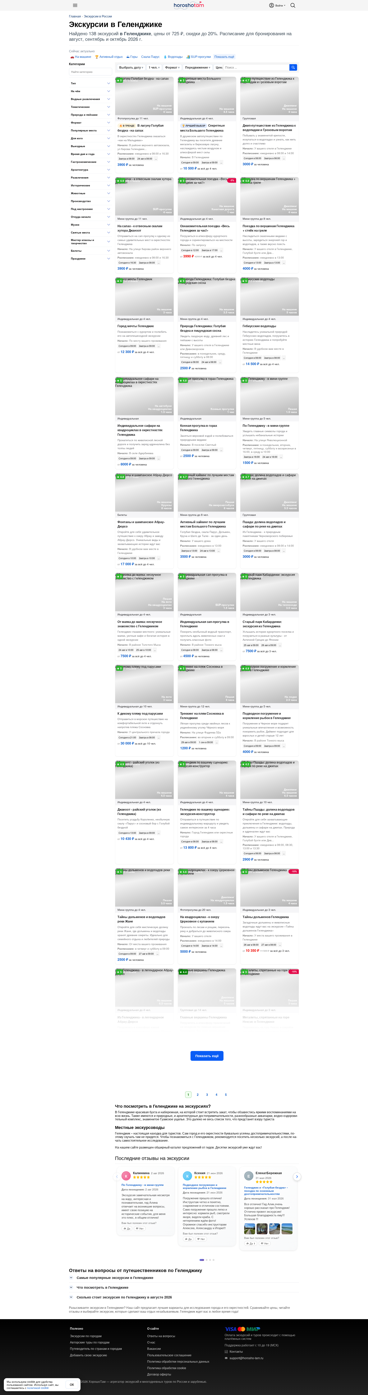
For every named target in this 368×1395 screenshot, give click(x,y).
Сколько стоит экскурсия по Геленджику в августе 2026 (124, 1321)
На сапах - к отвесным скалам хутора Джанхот (139, 228)
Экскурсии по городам (86, 1360)
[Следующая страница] (297, 1176)
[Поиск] (293, 5)
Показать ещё (207, 1055)
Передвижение (196, 67)
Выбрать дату (130, 67)
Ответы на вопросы (161, 1360)
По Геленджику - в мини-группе (266, 425)
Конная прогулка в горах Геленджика (198, 427)
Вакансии (154, 1373)
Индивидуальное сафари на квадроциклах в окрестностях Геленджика (140, 430)
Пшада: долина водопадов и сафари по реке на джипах (264, 524)
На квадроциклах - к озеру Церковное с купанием (199, 919)
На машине (83, 56)
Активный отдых (111, 56)
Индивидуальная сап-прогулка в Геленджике (204, 623)
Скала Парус (150, 56)
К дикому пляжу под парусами (140, 713)
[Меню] (75, 5)
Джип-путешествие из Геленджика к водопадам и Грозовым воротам (269, 127)
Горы (134, 56)
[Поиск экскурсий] (293, 67)
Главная (75, 16)
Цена (219, 67)
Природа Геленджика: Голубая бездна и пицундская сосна (203, 328)
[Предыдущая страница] (117, 1176)
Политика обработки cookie (166, 1392)
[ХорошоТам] (188, 5)
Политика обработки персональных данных (178, 1385)
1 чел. (153, 67)
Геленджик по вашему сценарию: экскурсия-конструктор (205, 811)
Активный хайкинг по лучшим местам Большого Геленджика (203, 524)
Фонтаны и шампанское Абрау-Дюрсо (141, 524)
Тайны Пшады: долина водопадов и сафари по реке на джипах (268, 811)
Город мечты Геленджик (135, 326)
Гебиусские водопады (259, 326)
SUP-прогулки (201, 56)
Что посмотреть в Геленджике (102, 1311)
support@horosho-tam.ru (246, 1382)
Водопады (175, 56)
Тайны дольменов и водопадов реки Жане (141, 919)
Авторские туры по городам (89, 1366)
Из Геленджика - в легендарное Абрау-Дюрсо (265, 1186)
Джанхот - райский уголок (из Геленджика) (139, 811)
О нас (151, 1366)
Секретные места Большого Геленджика (202, 128)
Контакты (236, 1375)
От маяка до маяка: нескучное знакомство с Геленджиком (139, 623)
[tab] (200, 1284)
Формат (171, 67)
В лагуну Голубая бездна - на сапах (140, 128)
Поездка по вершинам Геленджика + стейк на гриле (268, 228)
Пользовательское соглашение (169, 1379)
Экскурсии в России (98, 16)
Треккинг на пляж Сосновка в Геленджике (202, 715)
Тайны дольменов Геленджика (266, 917)
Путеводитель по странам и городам (96, 1373)
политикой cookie (38, 1388)
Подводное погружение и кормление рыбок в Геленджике (267, 715)
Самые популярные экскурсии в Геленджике (115, 1301)
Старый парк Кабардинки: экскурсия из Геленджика (262, 623)
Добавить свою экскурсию (88, 1379)
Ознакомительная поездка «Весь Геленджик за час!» (205, 228)
